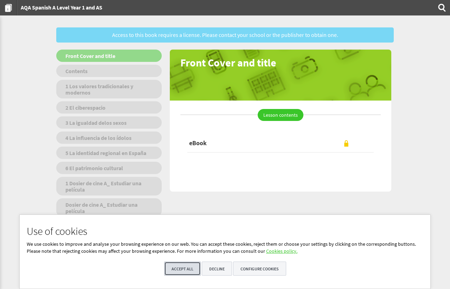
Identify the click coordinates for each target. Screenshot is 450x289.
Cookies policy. (281, 251)
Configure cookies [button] (259, 268)
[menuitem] (8, 7)
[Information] (8, 7)
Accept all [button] (182, 268)
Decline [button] (217, 268)
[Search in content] (441, 7)
